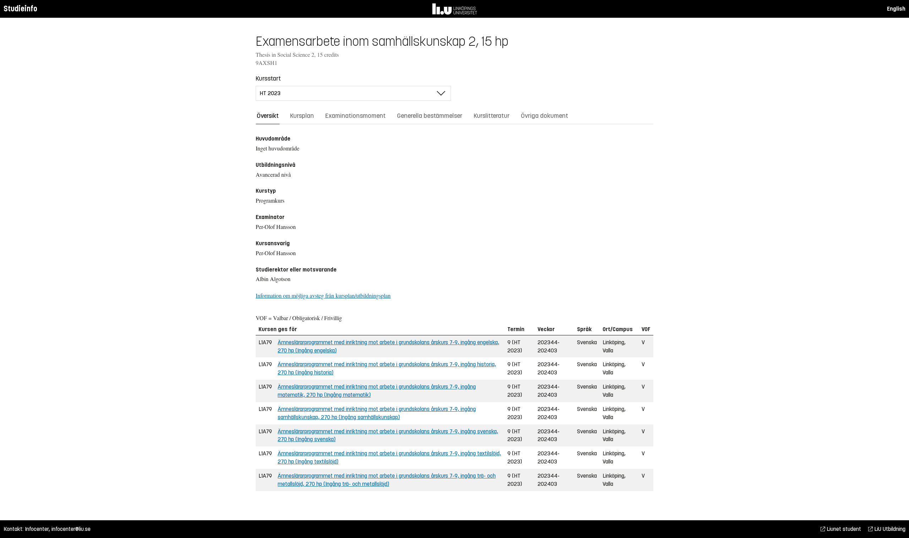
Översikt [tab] (268, 116)
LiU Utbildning (889, 529)
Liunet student (843, 529)
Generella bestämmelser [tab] (429, 116)
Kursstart (268, 78)
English (896, 8)
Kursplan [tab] (302, 116)
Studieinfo (20, 8)
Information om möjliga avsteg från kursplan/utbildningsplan (323, 295)
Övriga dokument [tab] (544, 116)
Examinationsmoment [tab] (355, 116)
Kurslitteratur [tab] (492, 116)
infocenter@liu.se (71, 529)
